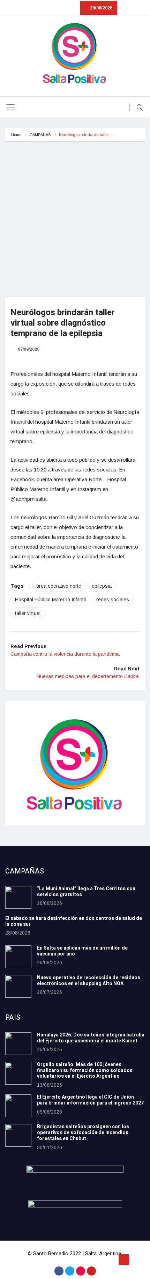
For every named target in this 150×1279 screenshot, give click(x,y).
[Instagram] (80, 1271)
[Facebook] (58, 1271)
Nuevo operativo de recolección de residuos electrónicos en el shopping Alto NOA (88, 980)
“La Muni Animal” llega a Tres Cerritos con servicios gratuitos (86, 891)
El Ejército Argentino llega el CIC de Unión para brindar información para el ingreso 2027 (90, 1100)
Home (16, 135)
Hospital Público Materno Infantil (50, 599)
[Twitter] (69, 1271)
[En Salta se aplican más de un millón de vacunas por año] (18, 956)
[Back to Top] (124, 1259)
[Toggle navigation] (10, 107)
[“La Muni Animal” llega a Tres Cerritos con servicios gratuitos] (18, 897)
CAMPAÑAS (40, 135)
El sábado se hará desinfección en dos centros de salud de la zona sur (73, 921)
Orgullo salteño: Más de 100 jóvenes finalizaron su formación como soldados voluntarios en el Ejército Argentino (85, 1070)
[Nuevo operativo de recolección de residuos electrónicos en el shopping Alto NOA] (18, 986)
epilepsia (102, 586)
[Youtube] (91, 1271)
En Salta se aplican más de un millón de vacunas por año (82, 951)
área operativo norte (58, 586)
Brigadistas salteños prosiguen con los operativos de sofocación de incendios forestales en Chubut (83, 1132)
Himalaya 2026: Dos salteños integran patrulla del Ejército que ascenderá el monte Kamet (90, 1037)
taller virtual (27, 613)
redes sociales (112, 599)
